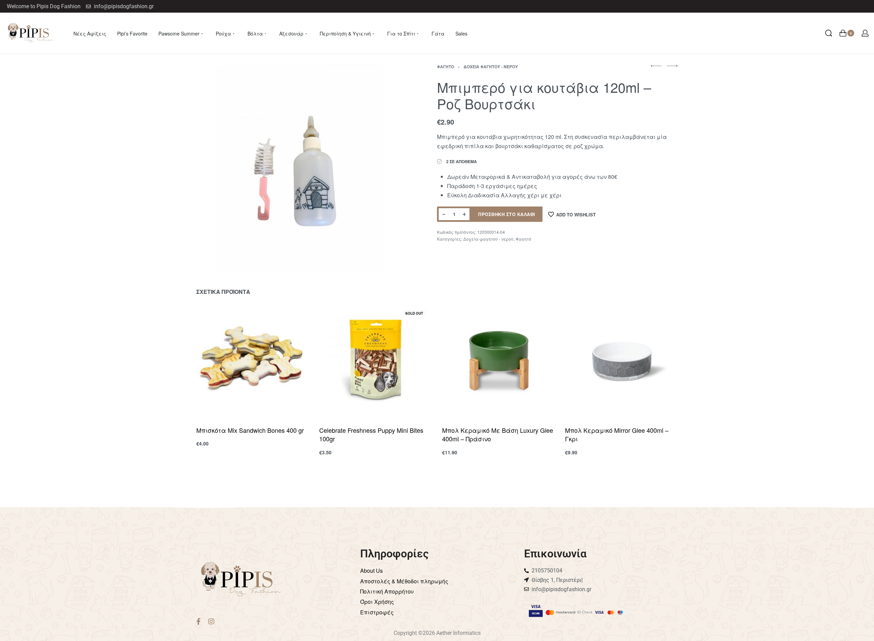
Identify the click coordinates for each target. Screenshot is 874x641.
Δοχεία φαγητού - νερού (491, 66)
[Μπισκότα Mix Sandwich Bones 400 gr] (252, 359)
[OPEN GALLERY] (299, 168)
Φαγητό (445, 66)
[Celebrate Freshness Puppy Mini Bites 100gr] (375, 359)
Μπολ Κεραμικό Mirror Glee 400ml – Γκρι (616, 434)
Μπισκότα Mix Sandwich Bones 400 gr (250, 430)
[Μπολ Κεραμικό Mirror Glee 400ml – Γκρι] (621, 359)
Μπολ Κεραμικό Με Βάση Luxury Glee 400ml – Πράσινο (497, 434)
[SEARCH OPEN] (828, 33)
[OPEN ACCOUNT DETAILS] (865, 33)
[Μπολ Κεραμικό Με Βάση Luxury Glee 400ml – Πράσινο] (498, 359)
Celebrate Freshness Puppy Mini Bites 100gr (371, 434)
